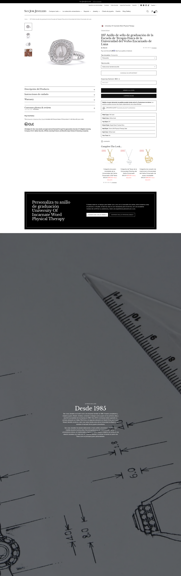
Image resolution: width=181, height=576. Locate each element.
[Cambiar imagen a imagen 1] (28, 26)
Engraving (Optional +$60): (109, 79)
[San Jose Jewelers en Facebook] (141, 5)
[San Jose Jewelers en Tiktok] (148, 5)
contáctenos (131, 107)
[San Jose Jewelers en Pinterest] (143, 5)
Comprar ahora (129, 95)
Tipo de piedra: (109, 55)
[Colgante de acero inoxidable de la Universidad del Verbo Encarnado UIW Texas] (109, 158)
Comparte (107, 141)
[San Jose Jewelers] (85, 1)
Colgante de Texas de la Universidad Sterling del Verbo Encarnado (129, 171)
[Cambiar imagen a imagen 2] (28, 35)
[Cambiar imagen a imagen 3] (28, 44)
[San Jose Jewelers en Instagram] (146, 5)
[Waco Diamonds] (97, 1)
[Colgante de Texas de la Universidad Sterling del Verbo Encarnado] (128, 158)
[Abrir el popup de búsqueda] (147, 11)
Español (153, 5)
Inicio (26, 19)
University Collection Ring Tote (35, 119)
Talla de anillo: (105, 63)
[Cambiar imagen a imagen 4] (28, 52)
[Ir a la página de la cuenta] (151, 11)
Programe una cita (122, 107)
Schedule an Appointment (128, 73)
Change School (105, 30)
